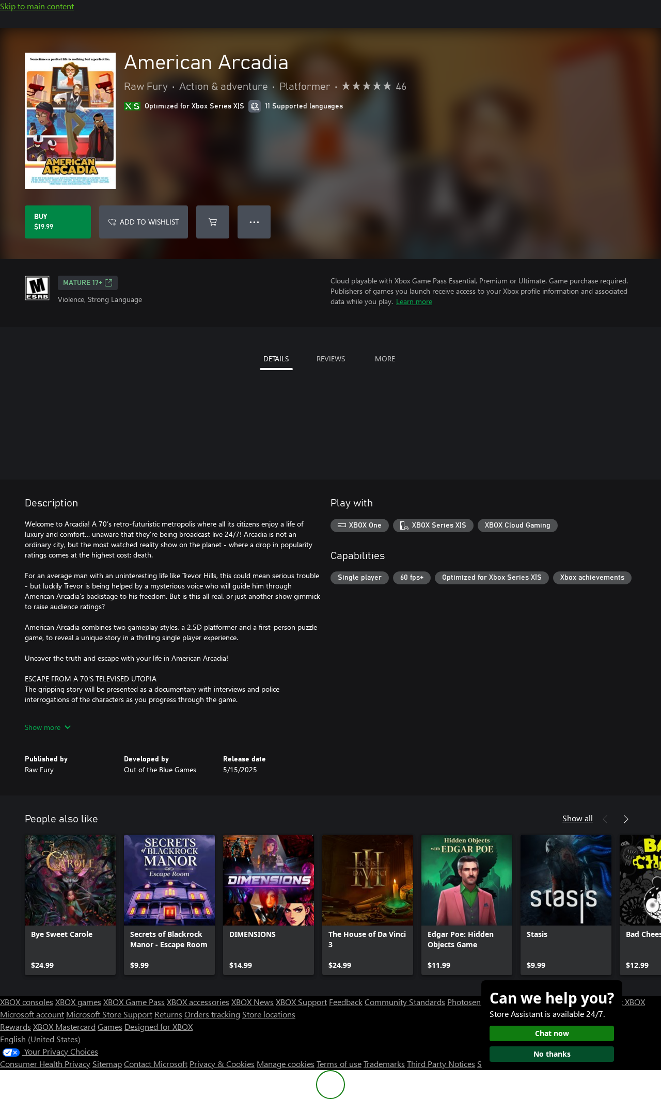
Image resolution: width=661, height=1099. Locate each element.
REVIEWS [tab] (331, 358)
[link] (70, 905)
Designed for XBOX (158, 1026)
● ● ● (254, 222)
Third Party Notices (441, 1063)
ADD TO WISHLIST (149, 222)
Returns (168, 1014)
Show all (577, 818)
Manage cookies (285, 1063)
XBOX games (78, 1001)
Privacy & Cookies (222, 1063)
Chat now (552, 1033)
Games (110, 1026)
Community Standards (405, 1001)
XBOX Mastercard (64, 1026)
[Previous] (605, 819)
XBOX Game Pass (134, 1001)
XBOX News (252, 1001)
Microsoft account (32, 1014)
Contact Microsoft (155, 1063)
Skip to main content (37, 6)
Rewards (15, 1026)
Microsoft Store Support (109, 1014)
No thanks (552, 1054)
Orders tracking (212, 1014)
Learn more (414, 301)
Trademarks (384, 1063)
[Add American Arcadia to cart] (212, 221)
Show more (42, 727)
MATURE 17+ (82, 282)
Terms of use (339, 1063)
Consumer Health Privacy (45, 1063)
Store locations (268, 1014)
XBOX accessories (198, 1001)
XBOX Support (301, 1001)
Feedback (346, 1001)
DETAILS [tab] (276, 358)
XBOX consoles (26, 1001)
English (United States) (40, 1038)
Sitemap (107, 1063)
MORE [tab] (385, 358)
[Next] (626, 819)
